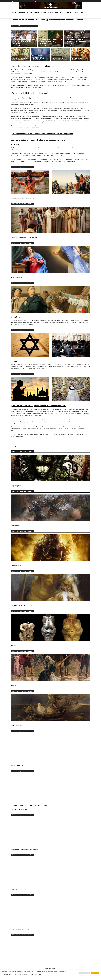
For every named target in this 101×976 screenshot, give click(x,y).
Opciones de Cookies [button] (84, 973)
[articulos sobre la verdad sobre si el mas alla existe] (50, 707)
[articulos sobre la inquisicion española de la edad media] (50, 871)
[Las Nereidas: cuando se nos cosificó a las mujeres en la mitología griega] (40, 54)
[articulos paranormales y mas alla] (50, 787)
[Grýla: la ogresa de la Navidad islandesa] (80, 54)
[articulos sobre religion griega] (50, 547)
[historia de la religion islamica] (30, 389)
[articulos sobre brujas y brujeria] (50, 667)
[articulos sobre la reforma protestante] (50, 299)
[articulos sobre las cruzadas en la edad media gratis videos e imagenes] (50, 831)
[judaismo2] (71, 345)
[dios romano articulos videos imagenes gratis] (50, 587)
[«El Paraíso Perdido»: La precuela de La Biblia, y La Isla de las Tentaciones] (24, 38)
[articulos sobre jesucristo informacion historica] (50, 220)
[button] (88, 16)
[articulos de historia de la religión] (30, 182)
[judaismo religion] (30, 345)
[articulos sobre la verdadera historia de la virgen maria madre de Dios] (50, 259)
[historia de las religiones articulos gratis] (71, 182)
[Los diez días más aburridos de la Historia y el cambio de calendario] (50, 38)
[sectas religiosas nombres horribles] (50, 747)
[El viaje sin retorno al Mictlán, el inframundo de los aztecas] (20, 54)
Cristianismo (15, 37)
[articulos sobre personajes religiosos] (50, 951)
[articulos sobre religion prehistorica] (50, 627)
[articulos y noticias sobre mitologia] (50, 468)
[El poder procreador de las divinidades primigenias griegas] (60, 54)
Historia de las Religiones (37, 55)
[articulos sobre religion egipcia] (50, 507)
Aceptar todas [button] (95, 973)
